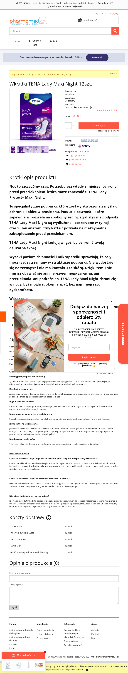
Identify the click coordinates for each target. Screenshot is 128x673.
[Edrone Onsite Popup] (64, 336)
